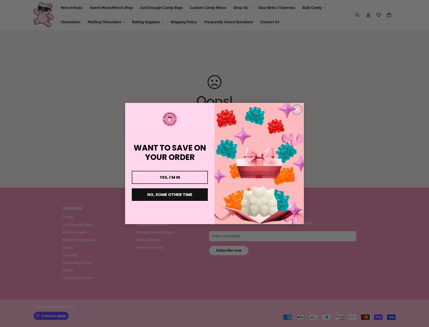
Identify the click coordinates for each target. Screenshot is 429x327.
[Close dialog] (297, 110)
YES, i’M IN (170, 177)
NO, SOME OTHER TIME (169, 194)
